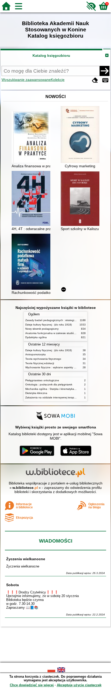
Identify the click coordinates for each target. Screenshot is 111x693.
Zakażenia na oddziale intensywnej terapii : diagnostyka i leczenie (64, 397)
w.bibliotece (25, 488)
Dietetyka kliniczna (36, 393)
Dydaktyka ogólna (36, 337)
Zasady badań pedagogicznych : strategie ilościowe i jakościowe (63, 320)
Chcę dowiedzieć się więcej (32, 685)
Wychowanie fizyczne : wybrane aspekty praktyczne (56, 367)
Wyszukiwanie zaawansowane (26, 80)
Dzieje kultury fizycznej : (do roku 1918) (48, 324)
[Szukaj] (104, 71)
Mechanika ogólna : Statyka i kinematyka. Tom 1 (54, 388)
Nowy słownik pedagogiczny (42, 328)
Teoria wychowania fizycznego (43, 358)
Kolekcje (58, 80)
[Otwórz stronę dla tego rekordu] (32, 138)
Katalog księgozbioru (51, 55)
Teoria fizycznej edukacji (39, 363)
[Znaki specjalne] (105, 80)
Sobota (12, 585)
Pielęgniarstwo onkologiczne (42, 380)
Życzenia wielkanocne (25, 559)
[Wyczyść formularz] (95, 80)
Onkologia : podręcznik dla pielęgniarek (48, 384)
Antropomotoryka (35, 354)
